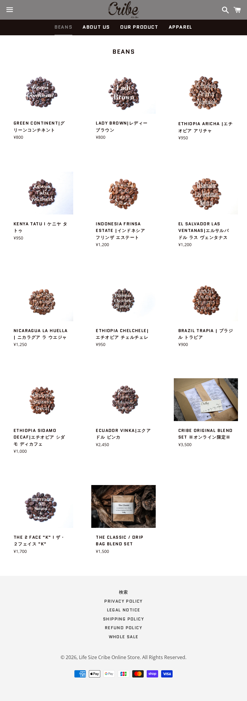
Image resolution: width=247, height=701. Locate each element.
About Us (96, 27)
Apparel (180, 27)
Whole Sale (124, 637)
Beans (63, 27)
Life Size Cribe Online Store (109, 657)
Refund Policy (123, 628)
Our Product (139, 27)
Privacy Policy (123, 601)
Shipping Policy (123, 619)
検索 (123, 592)
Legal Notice (123, 610)
